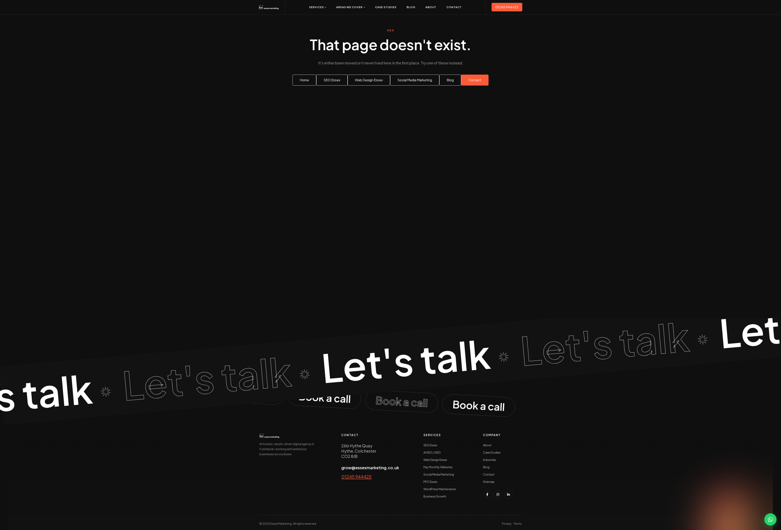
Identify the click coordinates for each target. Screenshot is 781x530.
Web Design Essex (435, 460)
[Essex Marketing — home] (269, 7)
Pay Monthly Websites (438, 467)
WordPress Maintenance (439, 489)
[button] (317, 7)
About (487, 445)
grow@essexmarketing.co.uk (370, 467)
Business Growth (434, 496)
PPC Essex (430, 481)
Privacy (507, 523)
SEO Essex (430, 445)
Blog (486, 467)
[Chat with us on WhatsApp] (770, 519)
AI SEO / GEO (432, 452)
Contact (489, 474)
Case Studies (492, 452)
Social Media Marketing (438, 474)
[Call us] (390, 401)
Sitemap (488, 481)
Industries (489, 460)
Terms (517, 523)
